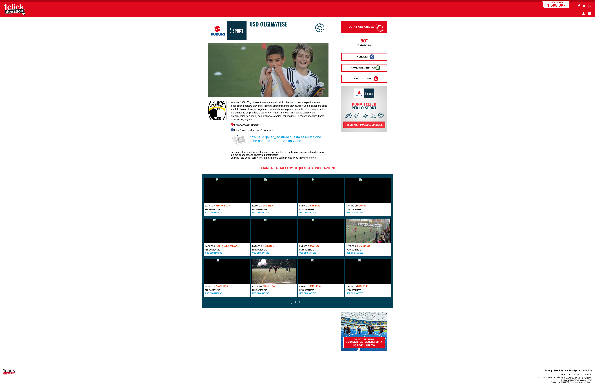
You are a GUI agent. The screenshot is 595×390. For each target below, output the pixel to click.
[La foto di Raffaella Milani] (227, 231)
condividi (362, 56)
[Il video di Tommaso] (368, 231)
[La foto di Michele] (368, 271)
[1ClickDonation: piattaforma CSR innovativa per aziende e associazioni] (14, 15)
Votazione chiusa (361, 26)
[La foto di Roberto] (274, 231)
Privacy (548, 370)
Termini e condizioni (564, 370)
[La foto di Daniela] (274, 190)
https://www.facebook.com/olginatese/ (253, 130)
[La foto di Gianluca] (227, 271)
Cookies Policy (584, 370)
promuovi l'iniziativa (362, 67)
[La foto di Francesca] (227, 190)
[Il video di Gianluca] (274, 271)
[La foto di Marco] (321, 231)
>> (303, 302)
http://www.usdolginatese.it (247, 125)
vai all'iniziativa (363, 78)
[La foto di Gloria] (368, 190)
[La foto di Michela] (321, 271)
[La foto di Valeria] (321, 190)
